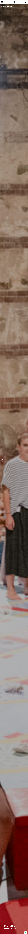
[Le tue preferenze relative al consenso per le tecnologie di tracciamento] (25, 932)
